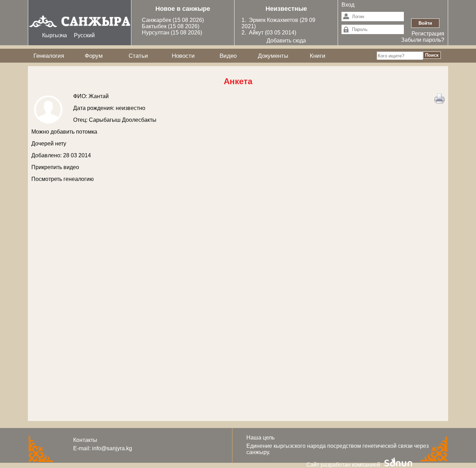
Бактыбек (155, 26)
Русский (84, 35)
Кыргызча (54, 35)
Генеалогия (48, 55)
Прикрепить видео (55, 167)
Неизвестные (286, 8)
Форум (94, 55)
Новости (183, 55)
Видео (228, 55)
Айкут (257, 32)
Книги (317, 55)
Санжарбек (157, 20)
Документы (273, 55)
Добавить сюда (286, 40)
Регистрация (428, 34)
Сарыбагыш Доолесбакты (122, 120)
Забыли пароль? (422, 40)
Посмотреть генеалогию (62, 179)
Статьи (138, 55)
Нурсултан (156, 32)
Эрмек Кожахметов (273, 20)
